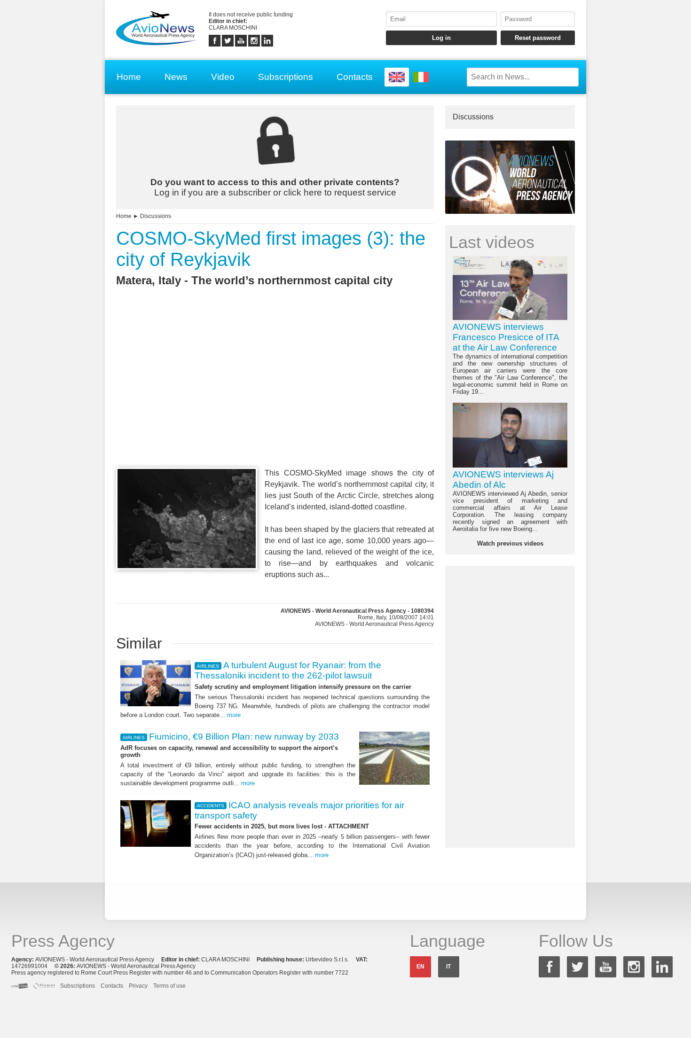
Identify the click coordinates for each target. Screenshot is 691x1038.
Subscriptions (285, 77)
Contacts (355, 77)
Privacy (138, 986)
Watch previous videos (510, 543)
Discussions (155, 216)
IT (448, 966)
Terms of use (169, 986)
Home (129, 77)
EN (420, 966)
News (176, 77)
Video (223, 77)
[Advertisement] (275, 394)
